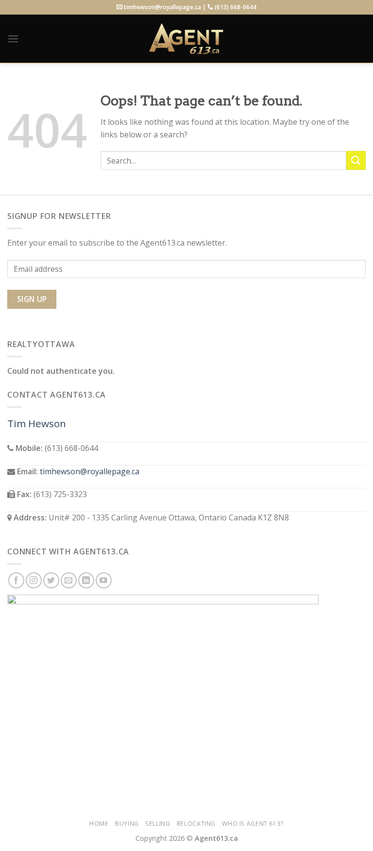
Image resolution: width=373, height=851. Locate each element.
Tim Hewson (36, 423)
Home (98, 823)
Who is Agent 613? (252, 823)
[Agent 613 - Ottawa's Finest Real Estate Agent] (186, 39)
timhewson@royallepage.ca (89, 471)
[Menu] (13, 38)
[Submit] (356, 160)
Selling (157, 823)
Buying (127, 823)
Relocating (196, 823)
